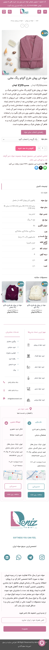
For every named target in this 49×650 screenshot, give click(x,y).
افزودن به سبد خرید (25, 148)
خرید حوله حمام (39, 367)
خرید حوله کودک (39, 356)
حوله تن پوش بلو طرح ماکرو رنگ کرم (36, 306)
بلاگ (14, 370)
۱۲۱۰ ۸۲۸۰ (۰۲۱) (13, 382)
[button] (45, 12)
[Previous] (47, 299)
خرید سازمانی (12, 347)
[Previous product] (22, 26)
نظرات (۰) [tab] (44, 193)
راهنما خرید (12, 359)
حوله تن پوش (29, 21)
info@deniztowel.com (15, 399)
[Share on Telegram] (36, 168)
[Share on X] (41, 168)
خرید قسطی (12, 364)
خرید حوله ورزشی (39, 400)
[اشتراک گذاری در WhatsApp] (45, 168)
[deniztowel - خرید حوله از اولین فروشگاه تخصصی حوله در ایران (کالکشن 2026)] (24, 12)
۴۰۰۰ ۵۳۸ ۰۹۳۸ (13, 390)
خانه (37, 21)
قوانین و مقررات (11, 353)
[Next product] (26, 26)
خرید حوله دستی (39, 389)
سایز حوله (44, 139)
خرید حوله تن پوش (39, 345)
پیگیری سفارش (11, 341)
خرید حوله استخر (39, 378)
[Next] (1, 299)
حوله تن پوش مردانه (17, 21)
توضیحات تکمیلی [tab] (41, 186)
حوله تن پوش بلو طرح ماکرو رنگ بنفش (12, 306)
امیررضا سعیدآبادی (24, 646)
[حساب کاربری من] (39, 12)
